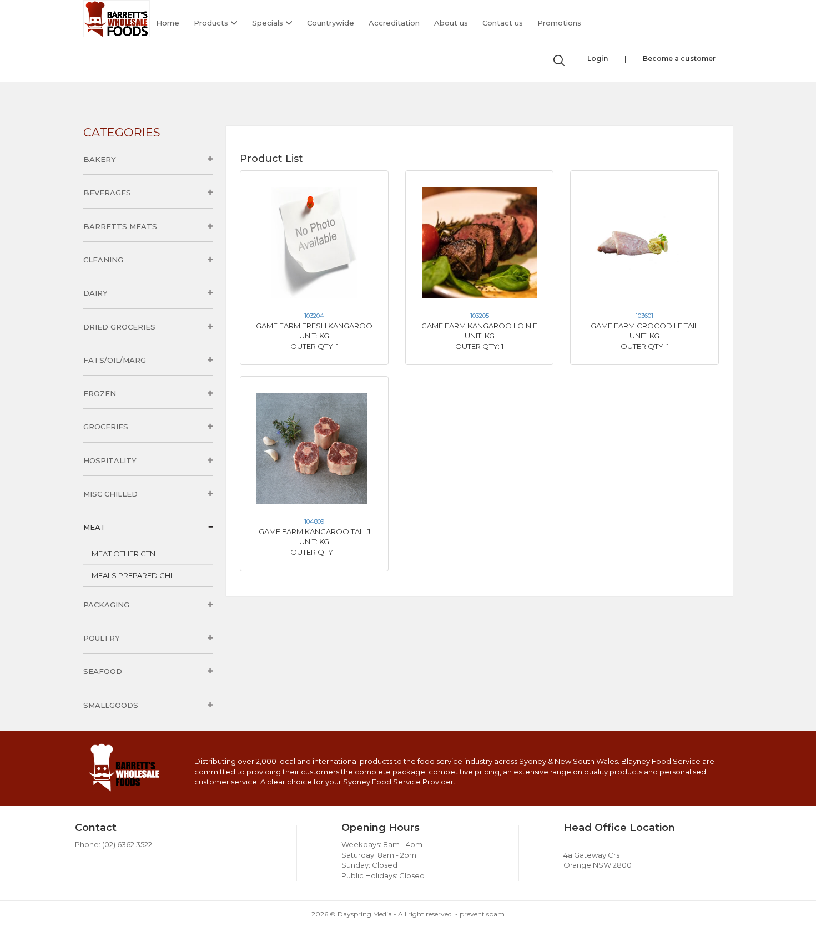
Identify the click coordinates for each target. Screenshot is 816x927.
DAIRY (95, 293)
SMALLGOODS (110, 705)
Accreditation (394, 22)
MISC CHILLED (110, 494)
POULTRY (101, 638)
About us (451, 22)
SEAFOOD (102, 671)
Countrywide (330, 22)
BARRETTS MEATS (120, 226)
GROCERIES (105, 426)
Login (597, 58)
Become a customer (679, 58)
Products (212, 22)
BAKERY (99, 159)
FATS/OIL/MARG (114, 360)
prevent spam (482, 914)
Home (167, 22)
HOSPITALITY (110, 460)
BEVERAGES (107, 192)
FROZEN (99, 393)
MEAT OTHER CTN (123, 553)
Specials (268, 22)
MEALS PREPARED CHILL (136, 575)
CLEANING (103, 260)
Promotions (559, 22)
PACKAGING (106, 605)
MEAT (94, 527)
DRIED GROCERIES (119, 327)
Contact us (502, 22)
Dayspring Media (365, 914)
